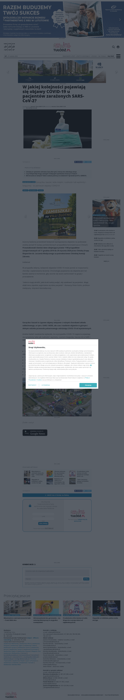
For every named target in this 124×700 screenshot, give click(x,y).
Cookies (39, 380)
